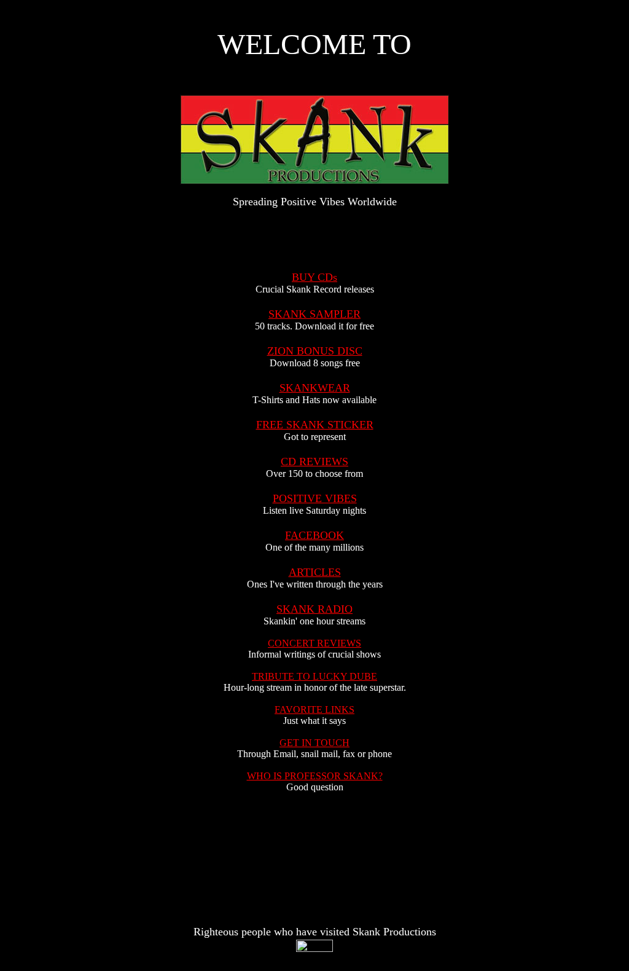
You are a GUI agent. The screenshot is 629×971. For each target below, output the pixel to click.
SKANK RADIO (314, 609)
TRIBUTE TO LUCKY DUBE (314, 676)
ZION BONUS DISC (314, 351)
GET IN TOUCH (314, 742)
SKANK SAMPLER (314, 314)
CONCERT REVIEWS (314, 643)
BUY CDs (314, 277)
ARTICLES (315, 572)
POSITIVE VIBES (315, 498)
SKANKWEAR (314, 388)
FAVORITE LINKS (314, 709)
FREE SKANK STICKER (314, 425)
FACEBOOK (314, 535)
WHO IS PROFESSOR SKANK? (315, 776)
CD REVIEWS (314, 461)
